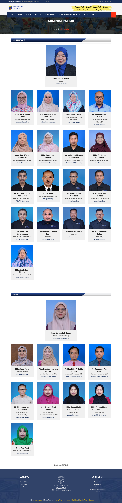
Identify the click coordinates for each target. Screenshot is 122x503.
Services (97, 492)
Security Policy (83, 500)
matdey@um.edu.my (99, 201)
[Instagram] (108, 2)
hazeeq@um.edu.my (99, 124)
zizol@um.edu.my (48, 199)
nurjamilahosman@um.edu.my (61, 338)
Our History (24, 484)
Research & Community (97, 489)
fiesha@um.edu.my (22, 163)
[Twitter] (103, 2)
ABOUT (20, 15)
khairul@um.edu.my (74, 201)
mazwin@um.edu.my (74, 122)
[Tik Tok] (110, 2)
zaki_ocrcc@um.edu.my (74, 237)
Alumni (85, 15)
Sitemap (91, 500)
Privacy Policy (58, 500)
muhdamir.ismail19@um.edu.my (99, 376)
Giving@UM (97, 484)
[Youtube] (105, 2)
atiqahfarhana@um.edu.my (48, 376)
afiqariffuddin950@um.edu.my (74, 376)
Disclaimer (75, 500)
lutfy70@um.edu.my (99, 239)
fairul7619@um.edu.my (22, 201)
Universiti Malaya (37, 500)
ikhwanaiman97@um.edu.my (74, 163)
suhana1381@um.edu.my (100, 415)
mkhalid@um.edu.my (48, 239)
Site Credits (67, 500)
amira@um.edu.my (100, 163)
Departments (50, 15)
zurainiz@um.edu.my (74, 415)
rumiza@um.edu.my (61, 84)
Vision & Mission (25, 482)
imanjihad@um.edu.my (22, 417)
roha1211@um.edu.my (22, 277)
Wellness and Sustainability (69, 15)
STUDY (28, 15)
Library (97, 487)
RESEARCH (38, 15)
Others (94, 15)
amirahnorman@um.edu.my (48, 163)
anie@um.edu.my (22, 453)
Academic (97, 482)
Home (12, 15)
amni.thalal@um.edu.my (22, 374)
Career (25, 487)
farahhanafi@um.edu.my (22, 122)
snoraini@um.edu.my (48, 417)
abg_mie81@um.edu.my (22, 239)
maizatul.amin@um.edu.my (48, 122)
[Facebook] (100, 2)
